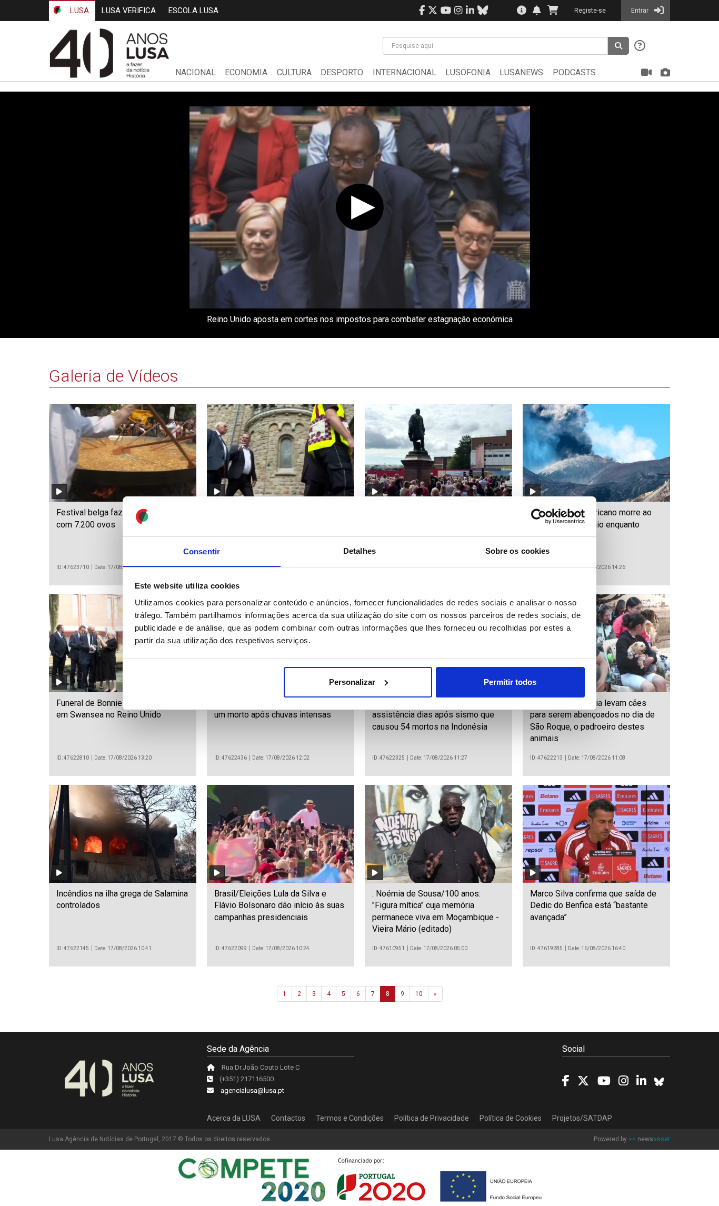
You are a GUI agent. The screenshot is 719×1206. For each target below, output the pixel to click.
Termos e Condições (350, 1118)
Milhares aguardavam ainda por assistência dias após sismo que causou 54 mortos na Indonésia (433, 715)
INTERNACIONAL (404, 72)
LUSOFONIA (468, 72)
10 (419, 994)
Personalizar (352, 681)
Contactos (288, 1118)
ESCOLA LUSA (193, 10)
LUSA (78, 10)
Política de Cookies (511, 1118)
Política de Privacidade (431, 1118)
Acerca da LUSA (234, 1118)
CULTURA (294, 72)
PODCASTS (574, 72)
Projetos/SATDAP (582, 1118)
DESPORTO (342, 72)
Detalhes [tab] (359, 550)
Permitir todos (510, 681)
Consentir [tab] (201, 550)
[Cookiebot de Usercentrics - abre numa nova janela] (539, 516)
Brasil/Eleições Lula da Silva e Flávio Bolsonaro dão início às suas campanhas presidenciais (279, 905)
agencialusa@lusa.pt (252, 1090)
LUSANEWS (521, 72)
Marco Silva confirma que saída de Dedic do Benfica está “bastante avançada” (593, 905)
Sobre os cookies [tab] (517, 550)
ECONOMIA (246, 72)
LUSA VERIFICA (129, 10)
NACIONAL (195, 72)
